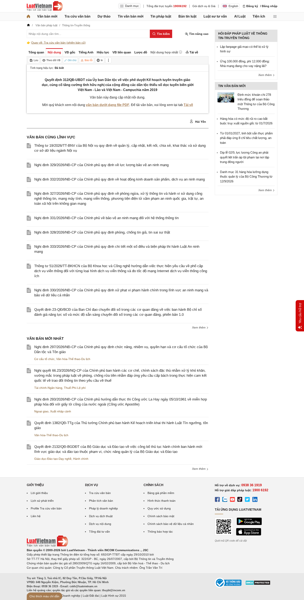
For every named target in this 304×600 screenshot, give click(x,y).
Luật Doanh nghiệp (67, 595)
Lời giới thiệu (39, 493)
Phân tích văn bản (101, 500)
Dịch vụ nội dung (100, 523)
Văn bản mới (47, 16)
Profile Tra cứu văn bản (46, 508)
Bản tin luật (187, 16)
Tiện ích (259, 16)
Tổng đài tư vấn (99, 531)
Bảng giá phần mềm (161, 493)
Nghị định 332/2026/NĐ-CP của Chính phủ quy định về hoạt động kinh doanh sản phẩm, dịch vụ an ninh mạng (119, 179)
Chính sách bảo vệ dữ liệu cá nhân (171, 523)
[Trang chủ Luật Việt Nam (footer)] (47, 545)
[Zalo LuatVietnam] (224, 500)
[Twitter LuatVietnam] (247, 500)
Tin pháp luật (160, 16)
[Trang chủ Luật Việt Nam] (45, 6)
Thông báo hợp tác (160, 531)
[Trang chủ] (28, 16)
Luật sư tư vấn (215, 16)
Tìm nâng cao (198, 33)
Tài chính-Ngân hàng (48, 387)
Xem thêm (199, 327)
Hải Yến (200, 121)
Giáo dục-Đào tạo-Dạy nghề (52, 458)
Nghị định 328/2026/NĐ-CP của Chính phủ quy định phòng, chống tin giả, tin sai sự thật (102, 232)
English (233, 6)
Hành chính (80, 458)
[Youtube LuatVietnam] (232, 500)
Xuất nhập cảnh (60, 411)
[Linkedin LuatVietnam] (254, 500)
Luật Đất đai (91, 595)
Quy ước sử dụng (159, 508)
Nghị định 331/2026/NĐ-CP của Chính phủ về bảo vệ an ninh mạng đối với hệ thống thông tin (106, 218)
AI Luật (239, 16)
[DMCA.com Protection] (257, 584)
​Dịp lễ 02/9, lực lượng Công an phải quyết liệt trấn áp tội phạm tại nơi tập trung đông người (244, 157)
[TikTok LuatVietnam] (239, 500)
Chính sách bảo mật (161, 516)
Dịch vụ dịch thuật (101, 516)
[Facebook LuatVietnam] (217, 500)
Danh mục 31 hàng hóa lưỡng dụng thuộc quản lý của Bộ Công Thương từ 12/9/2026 (246, 176)
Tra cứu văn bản (77, 16)
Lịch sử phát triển (42, 500)
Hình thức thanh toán (162, 500)
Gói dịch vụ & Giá (203, 6)
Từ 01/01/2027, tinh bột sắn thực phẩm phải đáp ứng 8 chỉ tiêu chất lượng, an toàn (246, 137)
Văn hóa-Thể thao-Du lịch (73, 359)
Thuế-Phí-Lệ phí (75, 387)
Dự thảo (104, 16)
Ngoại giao (41, 411)
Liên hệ (36, 516)
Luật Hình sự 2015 (113, 595)
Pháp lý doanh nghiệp (103, 508)
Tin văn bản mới (130, 16)
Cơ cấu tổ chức (44, 359)
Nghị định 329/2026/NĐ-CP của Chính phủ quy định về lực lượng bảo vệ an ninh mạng (101, 165)
